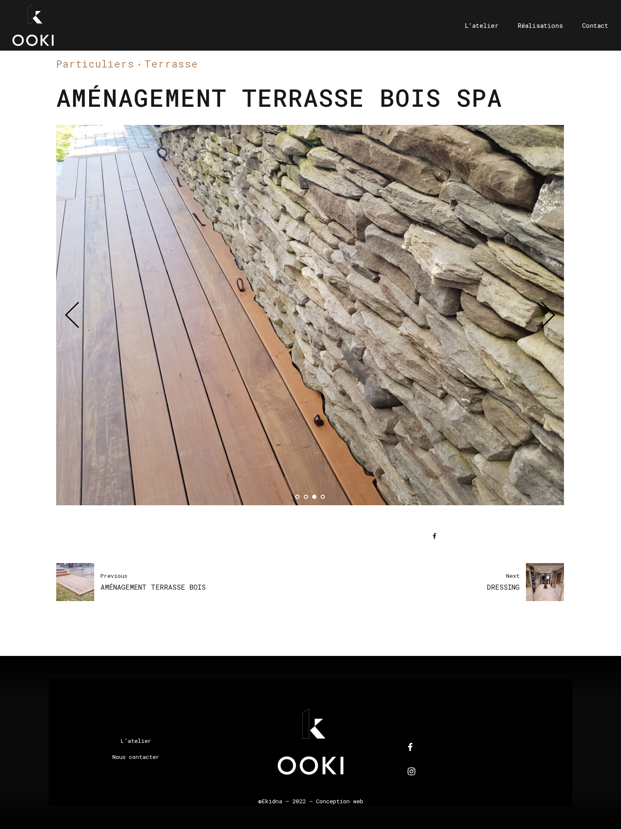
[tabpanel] (310, 315)
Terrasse (171, 63)
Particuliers (95, 63)
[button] (78, 315)
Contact (595, 25)
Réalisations (540, 25)
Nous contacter (135, 757)
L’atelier (481, 25)
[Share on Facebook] (434, 536)
